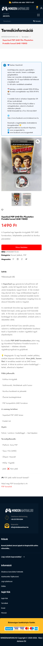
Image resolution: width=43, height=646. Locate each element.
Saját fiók (4, 598)
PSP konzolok (6, 486)
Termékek (4, 603)
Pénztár (4, 613)
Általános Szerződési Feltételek (12, 572)
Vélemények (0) (8, 276)
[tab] (20, 271)
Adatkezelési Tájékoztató (10, 577)
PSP (24, 255)
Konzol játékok (16, 255)
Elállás (3, 586)
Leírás (3, 271)
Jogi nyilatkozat (6, 581)
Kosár (3, 608)
